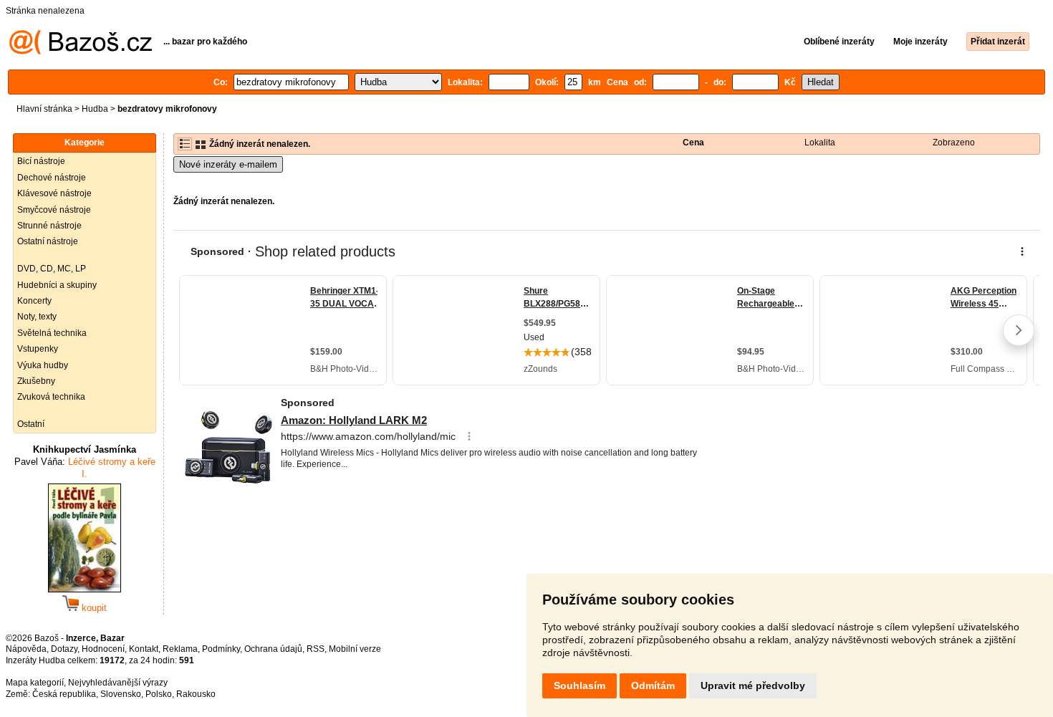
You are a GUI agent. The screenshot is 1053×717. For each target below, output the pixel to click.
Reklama (180, 649)
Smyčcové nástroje (54, 210)
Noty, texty (37, 317)
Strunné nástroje (49, 226)
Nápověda (26, 649)
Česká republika (64, 694)
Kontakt (143, 649)
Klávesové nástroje (54, 193)
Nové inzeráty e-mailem (228, 164)
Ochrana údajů (273, 649)
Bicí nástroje (41, 161)
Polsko (158, 694)
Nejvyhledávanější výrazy (118, 683)
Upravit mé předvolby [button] (753, 685)
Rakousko (196, 694)
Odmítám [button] (653, 685)
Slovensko (120, 694)
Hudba (95, 109)
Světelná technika (52, 333)
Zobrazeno (954, 143)
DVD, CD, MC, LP (51, 269)
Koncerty (34, 301)
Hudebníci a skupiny (57, 285)
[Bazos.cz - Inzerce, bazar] (80, 52)
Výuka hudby (42, 365)
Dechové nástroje (51, 178)
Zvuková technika (51, 397)
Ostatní (30, 424)
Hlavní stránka (44, 109)
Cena (693, 143)
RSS (315, 649)
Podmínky (221, 649)
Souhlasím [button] (579, 685)
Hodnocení (103, 649)
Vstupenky (37, 349)
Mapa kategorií (35, 683)
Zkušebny (36, 381)
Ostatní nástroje (47, 241)
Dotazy (64, 649)
